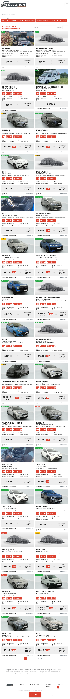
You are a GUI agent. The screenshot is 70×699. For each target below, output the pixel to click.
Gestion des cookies (48, 685)
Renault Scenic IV (29, 20)
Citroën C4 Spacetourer (16, 20)
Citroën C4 (5, 20)
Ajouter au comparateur (10, 67)
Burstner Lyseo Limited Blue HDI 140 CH (47, 20)
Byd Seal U (63, 20)
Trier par (36, 27)
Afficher (59, 27)
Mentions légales (35, 684)
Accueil (22, 684)
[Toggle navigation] (67, 4)
